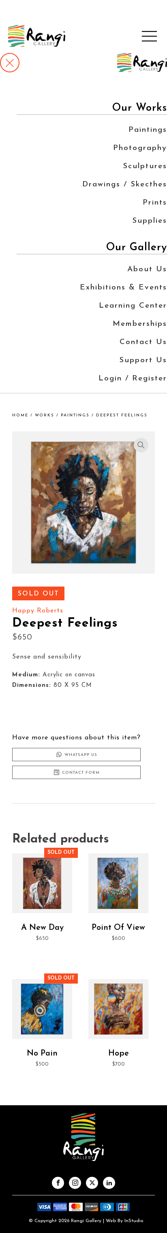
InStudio (133, 1220)
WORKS (44, 415)
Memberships (140, 324)
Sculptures (145, 166)
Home (20, 415)
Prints (155, 203)
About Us (147, 269)
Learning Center (133, 306)
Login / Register (132, 378)
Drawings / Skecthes (124, 184)
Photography (140, 148)
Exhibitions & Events (123, 287)
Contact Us (143, 342)
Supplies (149, 221)
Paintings (147, 130)
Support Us (143, 360)
